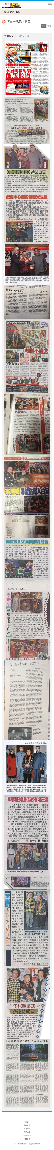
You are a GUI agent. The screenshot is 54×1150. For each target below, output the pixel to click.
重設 (49, 26)
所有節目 (27, 1129)
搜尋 (43, 26)
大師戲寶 (27, 1125)
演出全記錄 (27, 1135)
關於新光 (27, 1139)
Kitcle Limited (28, 1147)
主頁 (27, 1122)
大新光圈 (27, 1132)
